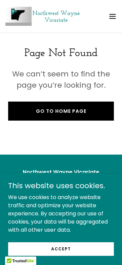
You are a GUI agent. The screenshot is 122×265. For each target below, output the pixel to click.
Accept (61, 248)
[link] (43, 16)
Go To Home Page (61, 111)
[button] (112, 16)
